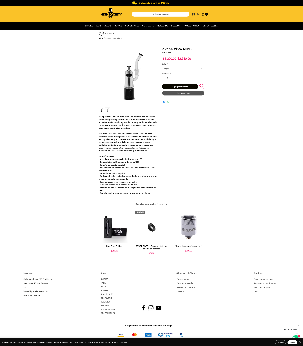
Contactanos (183, 279)
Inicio (101, 38)
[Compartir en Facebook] (163, 102)
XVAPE (104, 286)
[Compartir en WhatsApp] (168, 102)
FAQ (256, 291)
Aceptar (292, 342)
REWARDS (106, 302)
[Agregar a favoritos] (201, 86)
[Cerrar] (300, 342)
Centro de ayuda (185, 283)
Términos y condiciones (265, 283)
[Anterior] (95, 226)
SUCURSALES (107, 294)
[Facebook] (143, 308)
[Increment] (171, 78)
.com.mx (44, 291)
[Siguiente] (208, 226)
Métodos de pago (263, 287)
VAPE (103, 283)
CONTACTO (106, 298)
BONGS (104, 290)
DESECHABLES (108, 313)
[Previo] (13, 3)
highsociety (34, 291)
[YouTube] (158, 308)
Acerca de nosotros (186, 287)
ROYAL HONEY (108, 309)
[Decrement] (164, 78)
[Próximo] (289, 3)
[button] (205, 14)
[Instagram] (151, 308)
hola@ (26, 291)
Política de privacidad (119, 342)
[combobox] (183, 68)
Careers (180, 291)
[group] (151, 233)
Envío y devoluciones (264, 279)
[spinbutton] (167, 78)
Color (165, 64)
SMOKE (104, 279)
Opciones (280, 342)
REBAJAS (105, 305)
